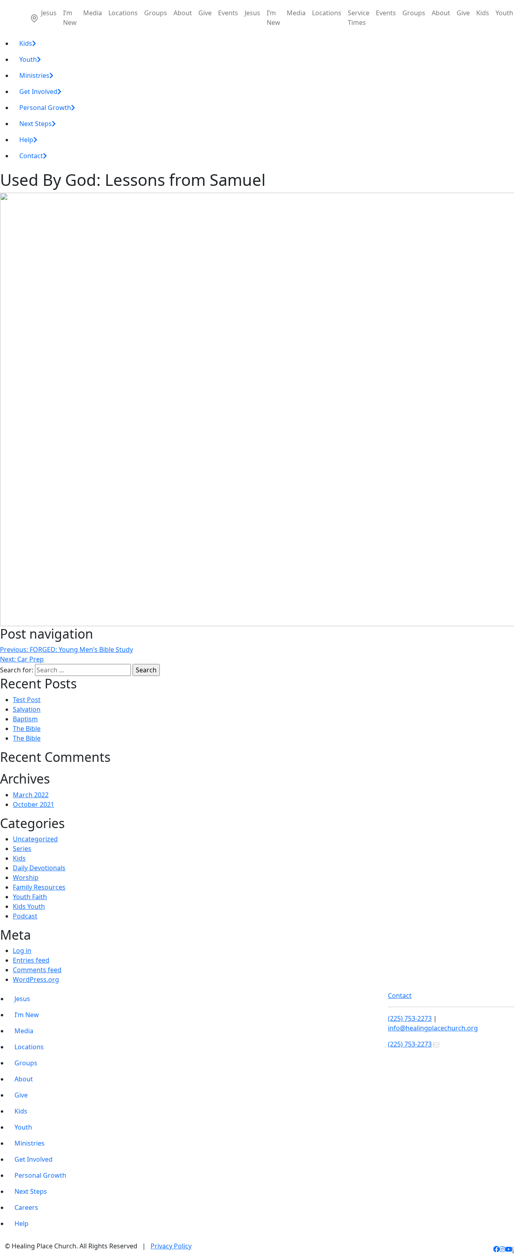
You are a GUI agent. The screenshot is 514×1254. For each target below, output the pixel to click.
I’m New (70, 17)
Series (22, 848)
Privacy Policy (171, 1246)
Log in (22, 950)
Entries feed (31, 960)
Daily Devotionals (39, 867)
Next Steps (35, 123)
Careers (26, 1207)
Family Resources (39, 887)
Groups (155, 12)
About (182, 12)
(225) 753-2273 (410, 1018)
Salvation (27, 709)
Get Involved (38, 91)
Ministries (34, 75)
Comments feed (37, 969)
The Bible (27, 728)
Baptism (25, 719)
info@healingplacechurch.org (433, 1028)
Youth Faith (30, 896)
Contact (31, 155)
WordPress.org (36, 979)
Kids (482, 12)
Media (92, 12)
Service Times (358, 17)
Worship (26, 877)
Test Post (27, 699)
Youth (28, 59)
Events (228, 12)
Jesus (49, 12)
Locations (123, 12)
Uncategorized (35, 839)
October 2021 (33, 804)
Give (205, 12)
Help (26, 139)
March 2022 (31, 794)
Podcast (25, 916)
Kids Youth (29, 906)
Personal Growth (45, 107)
